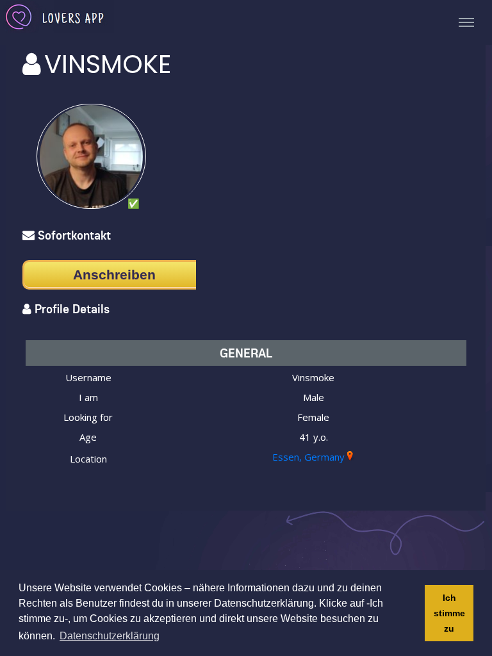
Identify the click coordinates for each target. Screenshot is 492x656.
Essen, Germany (308, 456)
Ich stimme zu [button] (449, 613)
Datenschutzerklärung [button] (110, 635)
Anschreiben (114, 274)
